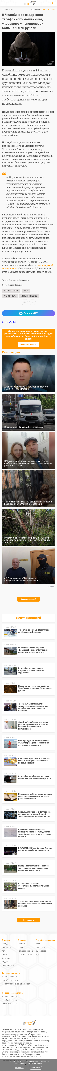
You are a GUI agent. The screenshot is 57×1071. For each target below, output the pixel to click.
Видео (5, 962)
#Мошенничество (29, 296)
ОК (53, 9)
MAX (44, 9)
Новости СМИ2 (8, 321)
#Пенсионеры (10, 296)
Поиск (20, 947)
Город (4, 944)
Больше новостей (28, 599)
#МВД (26, 291)
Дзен (38, 954)
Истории (6, 958)
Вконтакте (40, 947)
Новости (21, 944)
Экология (6, 947)
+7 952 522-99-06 (9, 977)
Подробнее (19, 1068)
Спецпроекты (8, 965)
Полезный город (25, 951)
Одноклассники (43, 951)
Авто (4, 951)
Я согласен (36, 1068)
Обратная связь (25, 954)
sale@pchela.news (10, 1000)
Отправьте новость (28, 345)
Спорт (4, 954)
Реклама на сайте (10, 1004)
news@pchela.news (10, 980)
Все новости (28, 920)
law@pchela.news (34, 1056)
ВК (49, 9)
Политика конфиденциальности (16, 984)
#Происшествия (11, 291)
